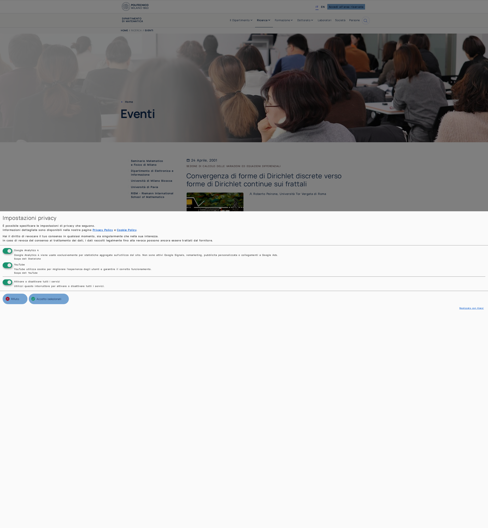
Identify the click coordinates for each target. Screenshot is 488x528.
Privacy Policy (103, 230)
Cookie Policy (126, 230)
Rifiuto (15, 299)
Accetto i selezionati (49, 299)
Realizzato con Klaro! (471, 308)
